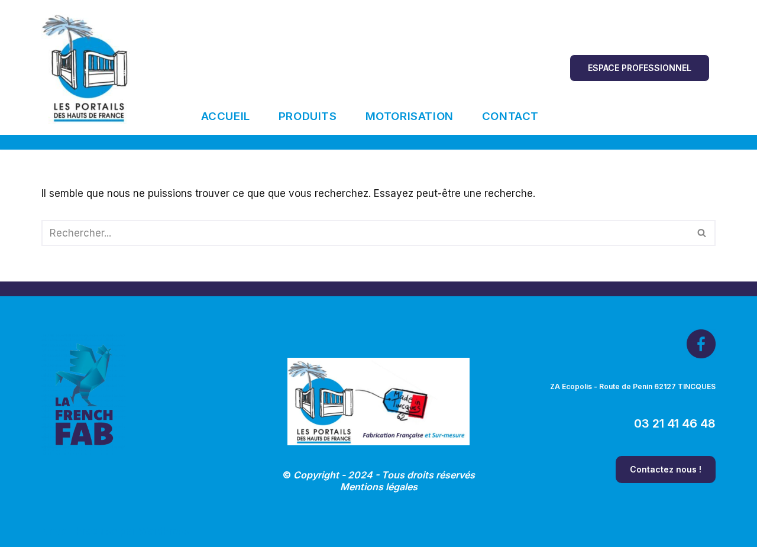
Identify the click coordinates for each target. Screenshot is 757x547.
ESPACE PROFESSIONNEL (639, 68)
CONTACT (510, 116)
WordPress (163, 531)
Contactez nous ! (665, 469)
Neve (54, 531)
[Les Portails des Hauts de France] (85, 67)
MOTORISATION (409, 116)
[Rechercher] (702, 233)
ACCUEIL (225, 116)
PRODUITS (308, 116)
